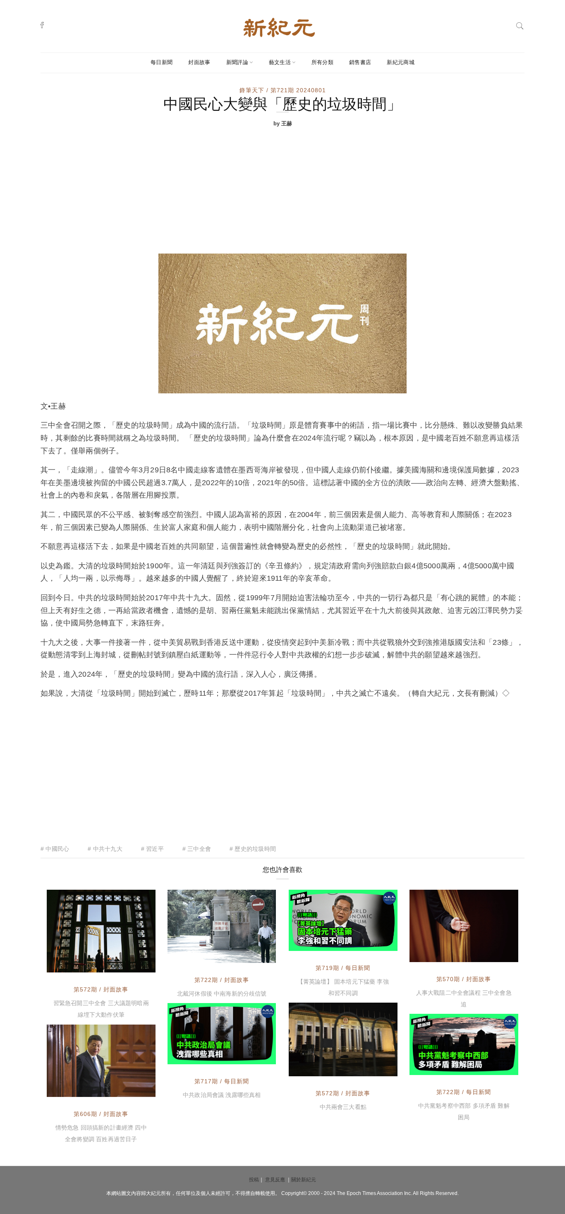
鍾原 (192, 954)
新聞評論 (237, 62)
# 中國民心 (55, 848)
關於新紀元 (303, 1180)
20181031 (132, 1088)
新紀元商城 (400, 62)
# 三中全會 (196, 848)
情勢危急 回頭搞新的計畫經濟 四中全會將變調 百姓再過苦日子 (101, 1133)
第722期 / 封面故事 (221, 980)
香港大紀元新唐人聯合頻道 (342, 936)
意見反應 (275, 1180)
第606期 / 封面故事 (101, 1114)
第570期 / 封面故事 (463, 979)
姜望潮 (316, 1068)
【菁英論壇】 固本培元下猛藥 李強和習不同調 (343, 987)
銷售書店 (360, 62)
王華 (434, 954)
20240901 (252, 954)
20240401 (252, 1057)
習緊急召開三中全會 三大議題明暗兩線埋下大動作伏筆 (101, 1009)
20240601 (374, 943)
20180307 (132, 964)
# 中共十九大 (105, 848)
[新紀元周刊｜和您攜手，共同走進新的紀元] (279, 27)
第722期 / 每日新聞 (463, 1092)
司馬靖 (74, 964)
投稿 (254, 1180)
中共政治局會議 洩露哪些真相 (222, 1095)
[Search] (519, 25)
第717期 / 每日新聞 (221, 1081)
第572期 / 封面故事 (101, 989)
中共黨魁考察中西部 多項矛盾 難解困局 (464, 1111)
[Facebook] (42, 24)
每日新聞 (161, 62)
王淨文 (74, 1088)
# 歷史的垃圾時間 (253, 848)
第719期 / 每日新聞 (343, 968)
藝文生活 (280, 62)
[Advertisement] (282, 191)
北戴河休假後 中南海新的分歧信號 (222, 993)
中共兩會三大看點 (343, 1107)
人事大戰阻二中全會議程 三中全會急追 (464, 998)
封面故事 (199, 62)
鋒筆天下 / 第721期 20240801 (282, 90)
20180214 (494, 954)
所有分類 (322, 62)
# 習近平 (152, 848)
